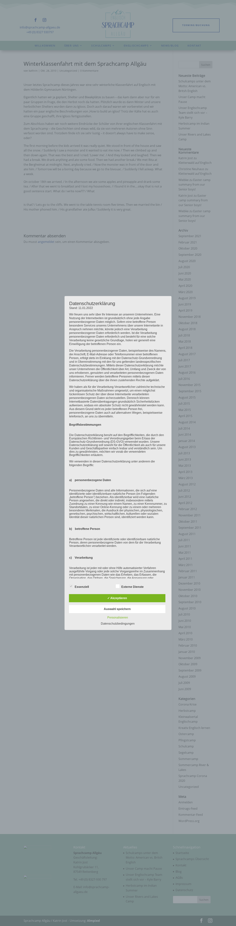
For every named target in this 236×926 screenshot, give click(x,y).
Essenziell (82, 586)
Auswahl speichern (117, 609)
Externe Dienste (132, 586)
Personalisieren (117, 617)
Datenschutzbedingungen (118, 623)
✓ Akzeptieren (117, 598)
